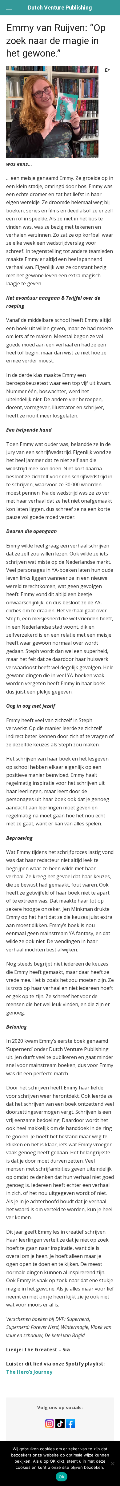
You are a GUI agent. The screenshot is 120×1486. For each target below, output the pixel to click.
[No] (112, 1463)
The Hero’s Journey (29, 1372)
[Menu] (9, 8)
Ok (61, 1476)
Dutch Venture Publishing (60, 7)
